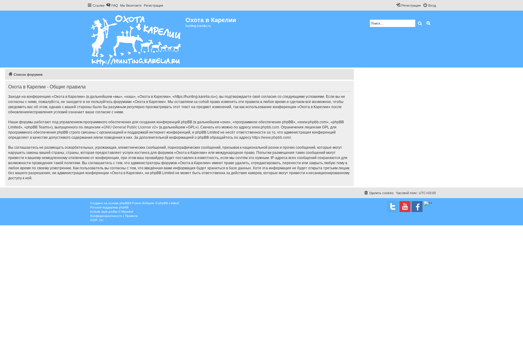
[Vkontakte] (392, 206)
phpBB (124, 203)
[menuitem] (112, 5)
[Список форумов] (136, 39)
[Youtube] (405, 206)
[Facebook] (417, 206)
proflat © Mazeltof (121, 211)
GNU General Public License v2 (130, 127)
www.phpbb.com (265, 127)
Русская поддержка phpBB (109, 207)
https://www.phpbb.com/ (271, 137)
